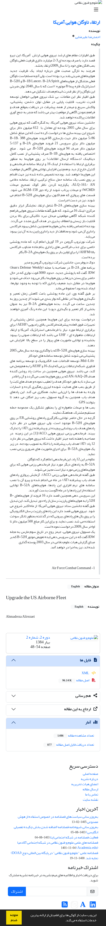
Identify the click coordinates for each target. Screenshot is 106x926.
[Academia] (83, 906)
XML (86, 673)
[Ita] (74, 906)
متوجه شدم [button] (14, 917)
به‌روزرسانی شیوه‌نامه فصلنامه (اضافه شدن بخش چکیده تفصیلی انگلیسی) (56, 829)
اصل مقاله (76, 680)
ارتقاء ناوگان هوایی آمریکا (76, 22)
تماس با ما (91, 794)
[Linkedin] (93, 906)
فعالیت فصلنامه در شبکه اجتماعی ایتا (74, 837)
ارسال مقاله (90, 789)
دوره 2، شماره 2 (38, 637)
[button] (64, 921)
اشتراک (17, 891)
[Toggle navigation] (54, 9)
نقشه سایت (90, 799)
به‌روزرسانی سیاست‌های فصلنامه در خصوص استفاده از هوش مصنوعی (58, 819)
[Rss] (64, 906)
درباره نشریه (89, 779)
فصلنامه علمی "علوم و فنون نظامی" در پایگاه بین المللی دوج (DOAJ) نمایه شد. (54, 855)
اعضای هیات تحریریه (84, 784)
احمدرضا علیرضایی (87, 37)
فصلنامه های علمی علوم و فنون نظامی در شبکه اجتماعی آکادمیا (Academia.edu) (57, 845)
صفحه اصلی (90, 773)
